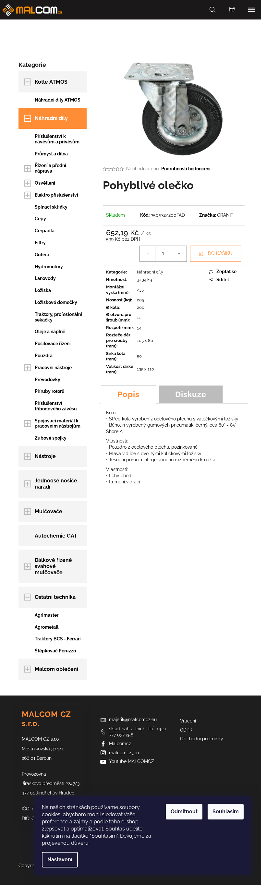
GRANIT (225, 215)
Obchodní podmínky (201, 738)
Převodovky (47, 379)
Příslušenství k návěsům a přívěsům (57, 139)
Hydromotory (49, 266)
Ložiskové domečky (56, 302)
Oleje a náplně (50, 331)
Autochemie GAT (56, 536)
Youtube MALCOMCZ (131, 761)
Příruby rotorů (50, 391)
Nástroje (45, 456)
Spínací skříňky (51, 207)
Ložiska (43, 290)
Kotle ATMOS (51, 82)
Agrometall (46, 627)
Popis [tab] (128, 394)
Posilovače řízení (53, 343)
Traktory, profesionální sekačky (58, 317)
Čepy (40, 218)
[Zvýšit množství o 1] (179, 253)
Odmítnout (184, 811)
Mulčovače (48, 511)
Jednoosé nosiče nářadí (56, 484)
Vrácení (188, 720)
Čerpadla (44, 230)
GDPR (186, 730)
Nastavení (59, 859)
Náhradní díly (51, 118)
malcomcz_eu (124, 752)
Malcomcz (120, 743)
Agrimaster (46, 615)
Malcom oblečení (56, 669)
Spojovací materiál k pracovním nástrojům (57, 423)
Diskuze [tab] (190, 394)
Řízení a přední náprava (50, 168)
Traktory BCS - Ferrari (58, 638)
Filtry (40, 242)
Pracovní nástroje (53, 367)
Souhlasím (225, 811)
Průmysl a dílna (51, 153)
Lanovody (45, 278)
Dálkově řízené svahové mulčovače (53, 566)
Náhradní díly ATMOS (57, 100)
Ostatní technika (55, 597)
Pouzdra (44, 355)
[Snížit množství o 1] (147, 253)
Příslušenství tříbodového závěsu (56, 406)
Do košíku (220, 253)
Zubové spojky (50, 438)
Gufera (42, 254)
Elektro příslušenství (56, 195)
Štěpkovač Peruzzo (55, 650)
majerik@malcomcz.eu (133, 719)
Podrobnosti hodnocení (186, 168)
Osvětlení (45, 183)
